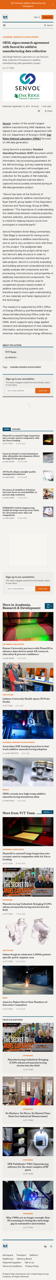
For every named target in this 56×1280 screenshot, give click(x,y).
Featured (16, 429)
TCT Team (9, 68)
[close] (53, 5)
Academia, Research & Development (21, 37)
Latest (7, 429)
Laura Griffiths (12, 753)
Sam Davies (9, 461)
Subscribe (42, 390)
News (5, 998)
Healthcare (8, 695)
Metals (6, 790)
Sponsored (8, 900)
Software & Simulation (13, 644)
